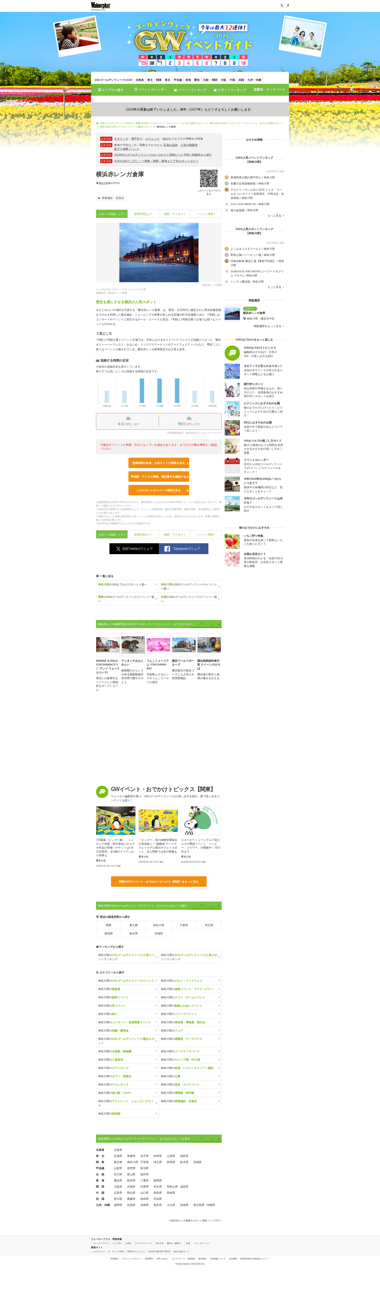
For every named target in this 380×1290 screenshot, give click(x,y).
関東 (159, 80)
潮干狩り (137, 138)
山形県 (171, 1156)
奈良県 (158, 1186)
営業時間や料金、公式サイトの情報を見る (158, 463)
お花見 (128, 1243)
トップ (110, 214)
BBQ (165, 138)
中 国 (100, 1192)
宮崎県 (184, 1205)
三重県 (144, 1180)
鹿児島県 (198, 1205)
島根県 (171, 1192)
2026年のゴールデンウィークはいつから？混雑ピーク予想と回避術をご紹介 (163, 154)
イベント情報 (205, 214)
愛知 (197, 80)
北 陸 (100, 1174)
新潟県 (144, 1168)
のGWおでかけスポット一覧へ (122, 584)
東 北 (100, 1156)
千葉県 (184, 925)
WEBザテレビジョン (136, 1251)
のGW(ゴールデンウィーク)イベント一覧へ (189, 586)
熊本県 (158, 1205)
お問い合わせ (162, 1258)
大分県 (171, 1205)
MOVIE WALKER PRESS (159, 1251)
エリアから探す (113, 90)
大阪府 (118, 1186)
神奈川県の (126, 980)
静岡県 (158, 1180)
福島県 (184, 1156)
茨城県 (159, 933)
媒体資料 (202, 1258)
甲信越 (178, 80)
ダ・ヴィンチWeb (116, 1251)
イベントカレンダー (152, 89)
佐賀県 (131, 1205)
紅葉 (188, 1243)
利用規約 (114, 1258)
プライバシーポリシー (132, 1258)
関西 (215, 80)
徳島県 (144, 1199)
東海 (188, 80)
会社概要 (233, 1258)
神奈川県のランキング (126, 957)
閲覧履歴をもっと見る (268, 326)
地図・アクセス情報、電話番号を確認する (160, 476)
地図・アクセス (173, 214)
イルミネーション (201, 1243)
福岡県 (118, 1205)
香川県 (118, 1199)
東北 (150, 80)
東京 (167, 80)
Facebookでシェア (187, 548)
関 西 (100, 1186)
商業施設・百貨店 (112, 198)
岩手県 (144, 1156)
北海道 (140, 80)
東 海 (100, 1180)
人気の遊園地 (189, 145)
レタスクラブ (99, 1251)
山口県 (144, 1192)
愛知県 (118, 1180)
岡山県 (131, 1192)
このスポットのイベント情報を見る (158, 490)
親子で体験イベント (127, 149)
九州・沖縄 (254, 80)
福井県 (144, 1174)
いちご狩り (117, 1243)
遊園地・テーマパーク (269, 89)
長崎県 (144, 1205)
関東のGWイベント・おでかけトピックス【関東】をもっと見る (159, 881)
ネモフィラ (121, 138)
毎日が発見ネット (181, 1251)
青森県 (131, 1156)
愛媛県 (131, 1199)
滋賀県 (184, 1186)
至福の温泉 (170, 145)
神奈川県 (103, 183)
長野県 (131, 1168)
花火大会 (160, 1243)
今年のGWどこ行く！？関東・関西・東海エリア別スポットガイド (156, 161)
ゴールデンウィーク (143, 1243)
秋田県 (158, 1156)
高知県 (158, 1199)
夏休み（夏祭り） (175, 1243)
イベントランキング (192, 90)
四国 (241, 80)
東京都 (133, 925)
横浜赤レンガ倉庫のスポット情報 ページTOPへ (196, 1220)
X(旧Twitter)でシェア (137, 548)
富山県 (131, 1174)
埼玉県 (209, 925)
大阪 (223, 80)
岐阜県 (131, 1180)
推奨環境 (149, 1258)
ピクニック (152, 138)
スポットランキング (231, 90)
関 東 (100, 1162)
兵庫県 (144, 1186)
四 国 (100, 1199)
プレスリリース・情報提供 (183, 1258)
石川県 (118, 1174)
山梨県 (118, 1168)
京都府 (131, 1186)
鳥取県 (158, 1192)
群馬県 (108, 933)
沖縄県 (211, 1205)
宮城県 (118, 1156)
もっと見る (275, 215)
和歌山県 (172, 1186)
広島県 (118, 1192)
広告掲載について (218, 1258)
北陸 (206, 80)
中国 (232, 80)
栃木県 (133, 933)
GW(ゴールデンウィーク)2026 (113, 80)
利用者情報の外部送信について (254, 1258)
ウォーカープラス (101, 1243)
